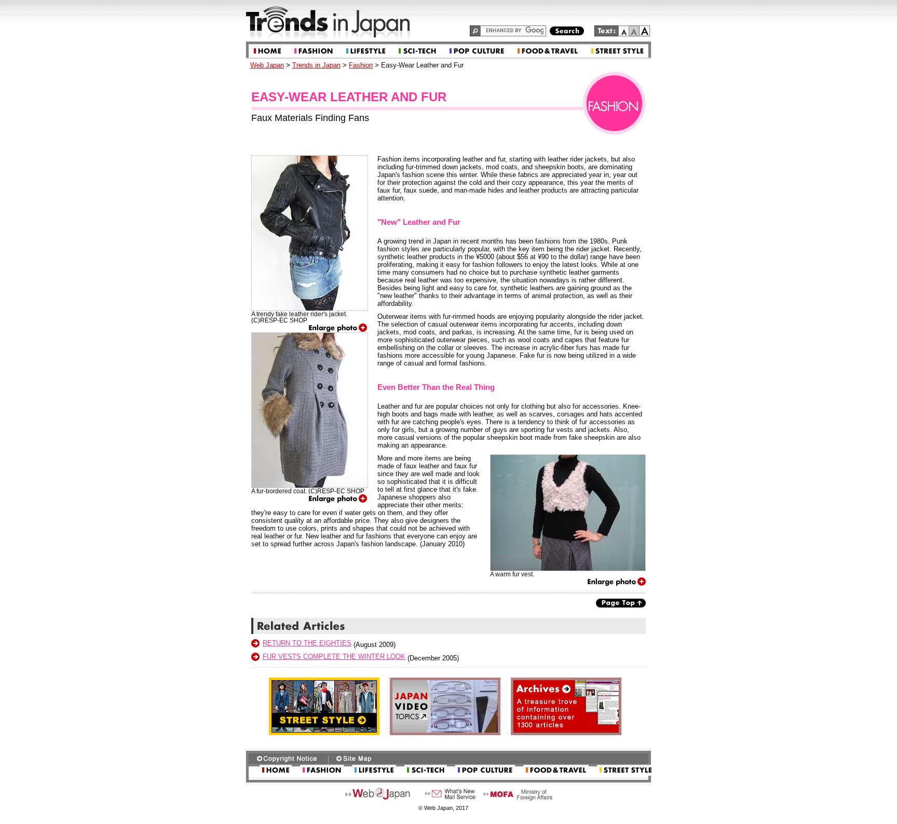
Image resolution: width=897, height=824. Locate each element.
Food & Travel (547, 51)
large (645, 31)
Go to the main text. (624, 20)
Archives (566, 706)
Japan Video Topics (445, 706)
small (623, 31)
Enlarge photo (338, 327)
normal (634, 31)
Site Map (353, 758)
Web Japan (267, 65)
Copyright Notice (288, 758)
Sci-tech (417, 51)
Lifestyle (366, 51)
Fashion (313, 51)
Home (267, 51)
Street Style (617, 51)
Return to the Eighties (307, 643)
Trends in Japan (316, 65)
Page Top (621, 603)
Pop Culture (477, 51)
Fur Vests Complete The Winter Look (334, 656)
